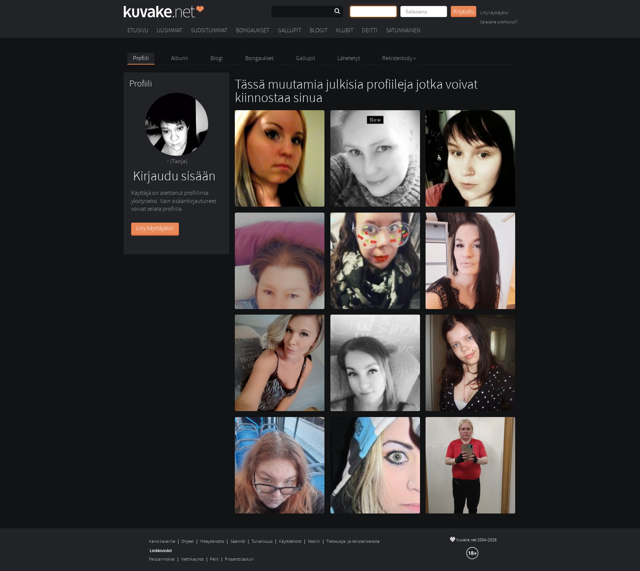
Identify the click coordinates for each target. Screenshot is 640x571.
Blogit (318, 30)
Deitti (369, 30)
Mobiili (314, 541)
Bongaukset (252, 30)
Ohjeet (187, 541)
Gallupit (289, 30)
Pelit (214, 559)
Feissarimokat (162, 559)
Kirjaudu (463, 11)
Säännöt (237, 541)
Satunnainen (403, 30)
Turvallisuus (262, 541)
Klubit (344, 30)
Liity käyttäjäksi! (155, 228)
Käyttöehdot (290, 541)
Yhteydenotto (212, 541)
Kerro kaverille (162, 541)
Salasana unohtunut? (498, 22)
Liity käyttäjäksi (494, 13)
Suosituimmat (209, 30)
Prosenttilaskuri (239, 559)
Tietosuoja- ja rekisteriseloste (353, 541)
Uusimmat (169, 30)
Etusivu (137, 30)
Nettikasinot (192, 559)
